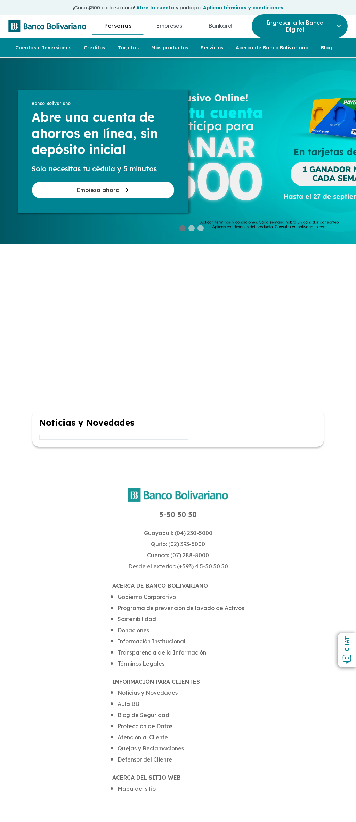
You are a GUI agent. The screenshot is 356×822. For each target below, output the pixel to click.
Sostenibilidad (137, 619)
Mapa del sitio (137, 788)
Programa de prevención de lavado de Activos (181, 608)
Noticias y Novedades (148, 692)
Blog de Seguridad (143, 715)
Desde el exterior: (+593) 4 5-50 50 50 (178, 566)
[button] (182, 228)
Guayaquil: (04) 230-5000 (178, 532)
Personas (117, 25)
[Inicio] (47, 26)
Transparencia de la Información (162, 652)
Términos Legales (141, 663)
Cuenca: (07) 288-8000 (178, 555)
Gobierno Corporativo (147, 596)
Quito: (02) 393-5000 (178, 544)
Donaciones (133, 630)
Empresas (169, 25)
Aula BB (128, 703)
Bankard (220, 25)
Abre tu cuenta (155, 8)
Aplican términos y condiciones (243, 8)
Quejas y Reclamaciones (151, 748)
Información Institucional (151, 641)
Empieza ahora (98, 190)
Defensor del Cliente (145, 759)
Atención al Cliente (143, 737)
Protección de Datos (145, 726)
